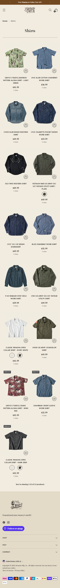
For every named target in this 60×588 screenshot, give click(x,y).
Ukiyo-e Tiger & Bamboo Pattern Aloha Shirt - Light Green (15, 80)
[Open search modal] (50, 10)
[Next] (50, 2)
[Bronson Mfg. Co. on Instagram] (8, 523)
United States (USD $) (13, 561)
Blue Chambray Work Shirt (44, 244)
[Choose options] (25, 71)
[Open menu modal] (4, 10)
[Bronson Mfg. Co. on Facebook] (4, 523)
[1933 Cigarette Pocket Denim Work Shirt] (44, 112)
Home (5, 21)
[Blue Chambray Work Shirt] (44, 224)
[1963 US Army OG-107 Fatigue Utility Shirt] (44, 276)
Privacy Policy (20, 571)
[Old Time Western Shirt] (16, 164)
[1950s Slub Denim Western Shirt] (16, 112)
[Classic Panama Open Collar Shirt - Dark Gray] (16, 440)
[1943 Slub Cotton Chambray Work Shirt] (44, 58)
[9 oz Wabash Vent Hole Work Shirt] (16, 276)
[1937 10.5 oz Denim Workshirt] (16, 224)
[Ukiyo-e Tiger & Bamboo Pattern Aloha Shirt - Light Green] (16, 58)
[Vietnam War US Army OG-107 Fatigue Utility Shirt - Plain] (44, 164)
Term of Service (8, 571)
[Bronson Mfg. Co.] (30, 10)
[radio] (44, 194)
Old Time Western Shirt (16, 184)
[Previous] (10, 2)
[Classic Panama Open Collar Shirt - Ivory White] (16, 328)
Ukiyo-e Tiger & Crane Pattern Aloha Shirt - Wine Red (15, 408)
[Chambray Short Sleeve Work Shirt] (44, 386)
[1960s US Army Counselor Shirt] (44, 328)
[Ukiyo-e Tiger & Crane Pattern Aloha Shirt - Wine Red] (16, 386)
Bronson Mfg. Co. (21, 566)
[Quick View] (25, 398)
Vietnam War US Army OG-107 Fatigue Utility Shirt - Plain (44, 186)
